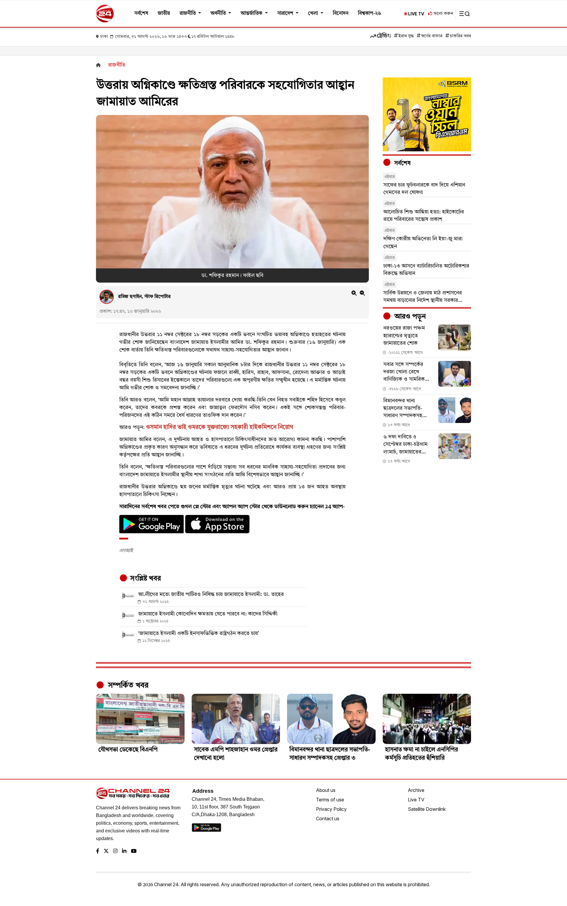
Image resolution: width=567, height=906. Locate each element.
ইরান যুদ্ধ (406, 36)
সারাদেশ (285, 13)
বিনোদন (340, 13)
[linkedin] (124, 851)
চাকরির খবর (460, 36)
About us (325, 790)
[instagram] (115, 851)
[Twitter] (106, 851)
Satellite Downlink (427, 809)
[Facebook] (97, 851)
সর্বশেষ (141, 13)
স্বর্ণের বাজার (431, 36)
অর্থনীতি (219, 13)
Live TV (416, 800)
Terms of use (330, 800)
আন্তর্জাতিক (252, 13)
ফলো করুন (442, 14)
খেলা (313, 13)
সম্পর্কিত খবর (127, 685)
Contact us (327, 818)
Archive (416, 790)
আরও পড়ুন (409, 316)
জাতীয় (164, 13)
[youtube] (133, 851)
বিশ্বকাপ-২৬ (369, 13)
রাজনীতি (188, 13)
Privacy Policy (331, 809)
